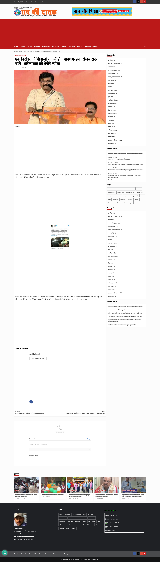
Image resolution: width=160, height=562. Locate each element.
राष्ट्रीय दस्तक (130, 199)
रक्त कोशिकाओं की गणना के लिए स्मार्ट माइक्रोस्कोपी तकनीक (29, 412)
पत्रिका (109, 199)
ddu (133, 188)
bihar (109, 188)
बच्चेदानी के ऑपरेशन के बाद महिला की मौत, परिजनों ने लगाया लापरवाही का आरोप (125, 153)
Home (27, 2)
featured (139, 188)
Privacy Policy (33, 554)
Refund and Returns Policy (60, 554)
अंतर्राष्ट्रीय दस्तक (111, 195)
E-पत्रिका (110, 60)
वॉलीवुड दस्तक (56, 46)
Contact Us (34, 2)
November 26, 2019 (21, 67)
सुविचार (131, 202)
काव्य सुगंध (133, 195)
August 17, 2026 (46, 496)
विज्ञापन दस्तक (111, 110)
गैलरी (109, 87)
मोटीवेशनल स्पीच (112, 100)
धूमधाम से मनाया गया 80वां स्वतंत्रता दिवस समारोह (119, 159)
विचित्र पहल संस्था (111, 202)
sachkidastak (34, 354)
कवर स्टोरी (110, 80)
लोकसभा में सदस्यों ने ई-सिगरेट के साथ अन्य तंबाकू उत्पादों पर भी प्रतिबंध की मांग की (85, 412)
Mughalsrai (121, 192)
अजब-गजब (110, 67)
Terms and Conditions (45, 554)
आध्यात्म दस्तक (111, 73)
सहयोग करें (79, 46)
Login (89, 439)
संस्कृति (110, 120)
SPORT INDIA (140, 192)
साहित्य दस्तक (125, 202)
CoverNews (87, 559)
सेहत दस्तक (111, 133)
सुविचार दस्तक (111, 130)
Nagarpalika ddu (130, 192)
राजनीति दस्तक (46, 46)
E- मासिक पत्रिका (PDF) (91, 46)
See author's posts (38, 358)
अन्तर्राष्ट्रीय (37, 46)
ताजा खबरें (142, 195)
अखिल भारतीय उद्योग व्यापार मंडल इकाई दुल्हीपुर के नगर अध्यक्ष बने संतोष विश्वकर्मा (125, 164)
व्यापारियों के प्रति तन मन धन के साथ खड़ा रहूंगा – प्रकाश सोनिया (122, 325)
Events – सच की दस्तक (114, 63)
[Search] (145, 46)
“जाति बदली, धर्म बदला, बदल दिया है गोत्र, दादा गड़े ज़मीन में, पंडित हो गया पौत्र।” (125, 170)
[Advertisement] (80, 31)
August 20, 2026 (19, 498)
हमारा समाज (111, 143)
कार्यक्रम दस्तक (126, 195)
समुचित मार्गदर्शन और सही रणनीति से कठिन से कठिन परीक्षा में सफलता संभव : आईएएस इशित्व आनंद (124, 176)
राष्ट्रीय (30, 46)
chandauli (116, 188)
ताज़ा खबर (23, 46)
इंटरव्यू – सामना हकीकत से (114, 77)
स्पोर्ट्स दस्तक (111, 136)
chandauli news (125, 188)
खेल (137, 195)
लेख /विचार (136, 199)
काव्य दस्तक (71, 46)
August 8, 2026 (99, 498)
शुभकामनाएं (110, 116)
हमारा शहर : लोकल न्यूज (113, 140)
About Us (41, 2)
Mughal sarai (111, 192)
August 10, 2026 (73, 498)
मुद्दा (109, 97)
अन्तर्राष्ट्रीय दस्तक (112, 70)
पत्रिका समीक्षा (111, 93)
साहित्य (64, 46)
